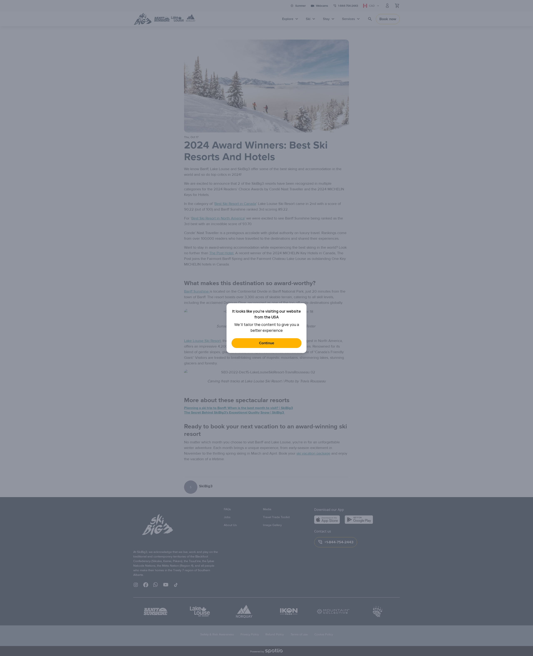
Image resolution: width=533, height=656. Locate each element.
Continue (266, 343)
